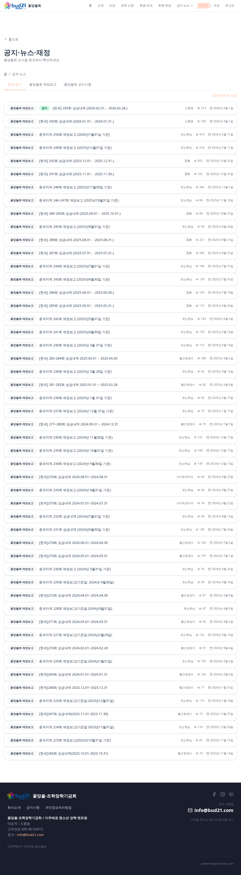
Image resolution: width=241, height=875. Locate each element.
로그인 (229, 5)
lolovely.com (225, 864)
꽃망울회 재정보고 (42, 84)
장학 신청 (127, 5)
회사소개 (14, 807)
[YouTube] (231, 794)
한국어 (203, 6)
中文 (217, 6)
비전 (112, 5)
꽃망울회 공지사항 (77, 84)
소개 (100, 5)
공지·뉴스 (183, 5)
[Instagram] (222, 794)
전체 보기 (15, 84)
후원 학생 (164, 5)
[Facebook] (214, 794)
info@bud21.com (30, 834)
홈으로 (13, 39)
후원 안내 (146, 5)
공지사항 (33, 807)
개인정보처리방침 (58, 807)
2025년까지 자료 (224, 95)
